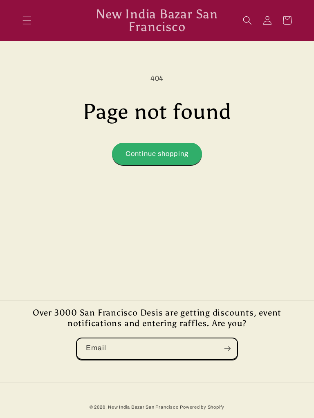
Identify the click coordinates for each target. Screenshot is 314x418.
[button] (27, 20)
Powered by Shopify (202, 407)
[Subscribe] (227, 349)
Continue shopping (157, 153)
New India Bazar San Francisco (143, 407)
